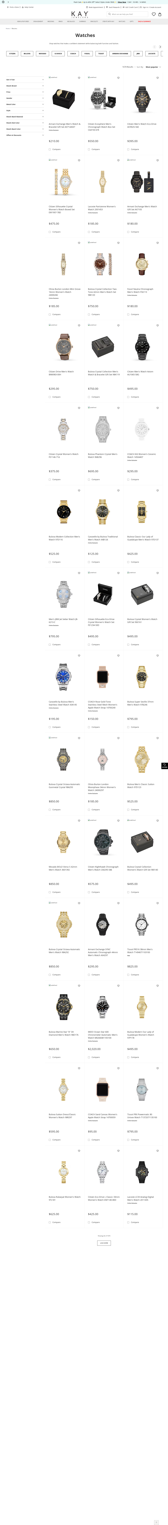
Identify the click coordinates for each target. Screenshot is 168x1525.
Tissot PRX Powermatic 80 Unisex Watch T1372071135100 (142, 1116)
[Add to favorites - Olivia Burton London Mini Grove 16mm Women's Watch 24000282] (79, 242)
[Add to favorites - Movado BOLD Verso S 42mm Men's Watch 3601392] (79, 820)
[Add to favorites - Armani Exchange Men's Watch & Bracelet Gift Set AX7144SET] (79, 77)
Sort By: (140, 67)
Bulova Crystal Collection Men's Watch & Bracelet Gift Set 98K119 (104, 373)
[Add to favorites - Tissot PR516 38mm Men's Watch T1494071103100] (157, 903)
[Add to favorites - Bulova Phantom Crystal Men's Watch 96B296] (118, 407)
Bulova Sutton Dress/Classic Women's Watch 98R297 (62, 1116)
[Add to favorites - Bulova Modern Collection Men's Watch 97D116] (79, 490)
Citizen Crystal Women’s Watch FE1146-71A (63, 455)
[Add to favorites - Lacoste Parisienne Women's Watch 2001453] (118, 160)
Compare (56, 149)
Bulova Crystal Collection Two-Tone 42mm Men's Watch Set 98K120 (102, 292)
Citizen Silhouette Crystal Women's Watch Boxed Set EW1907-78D (62, 209)
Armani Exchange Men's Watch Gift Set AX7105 (142, 208)
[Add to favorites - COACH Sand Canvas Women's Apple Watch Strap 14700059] (118, 1068)
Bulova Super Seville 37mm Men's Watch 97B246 (140, 703)
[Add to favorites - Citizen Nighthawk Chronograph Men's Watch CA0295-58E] (118, 820)
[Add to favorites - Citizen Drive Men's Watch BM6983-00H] (79, 325)
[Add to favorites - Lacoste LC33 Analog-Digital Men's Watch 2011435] (157, 1150)
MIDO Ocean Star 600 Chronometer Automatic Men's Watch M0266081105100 (102, 1034)
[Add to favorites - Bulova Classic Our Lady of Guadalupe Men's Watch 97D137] (157, 490)
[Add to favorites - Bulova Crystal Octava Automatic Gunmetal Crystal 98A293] (79, 738)
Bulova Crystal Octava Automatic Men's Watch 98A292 (64, 951)
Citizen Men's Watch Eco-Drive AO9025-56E (141, 125)
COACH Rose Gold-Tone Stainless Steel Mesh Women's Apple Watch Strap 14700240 (102, 704)
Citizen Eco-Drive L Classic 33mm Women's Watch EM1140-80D (104, 1198)
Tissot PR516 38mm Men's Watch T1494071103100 (140, 951)
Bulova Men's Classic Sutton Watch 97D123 (140, 786)
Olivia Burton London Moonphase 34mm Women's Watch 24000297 (102, 787)
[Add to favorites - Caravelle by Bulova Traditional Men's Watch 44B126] (118, 490)
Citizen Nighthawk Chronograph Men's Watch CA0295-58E (103, 868)
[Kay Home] (80, 14)
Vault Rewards (114, 7)
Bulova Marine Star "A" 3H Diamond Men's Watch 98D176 (63, 1033)
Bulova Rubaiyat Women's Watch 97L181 (65, 1198)
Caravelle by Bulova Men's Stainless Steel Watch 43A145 (63, 703)
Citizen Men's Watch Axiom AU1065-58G (140, 373)
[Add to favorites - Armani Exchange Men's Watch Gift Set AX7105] (157, 160)
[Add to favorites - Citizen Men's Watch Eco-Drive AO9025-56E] (157, 77)
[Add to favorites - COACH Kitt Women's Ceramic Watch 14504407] (157, 407)
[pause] (3, 2)
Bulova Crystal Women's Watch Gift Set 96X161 (142, 620)
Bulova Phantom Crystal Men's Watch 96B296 (102, 455)
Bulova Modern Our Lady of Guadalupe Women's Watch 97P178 (140, 1034)
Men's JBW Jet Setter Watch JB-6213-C (63, 620)
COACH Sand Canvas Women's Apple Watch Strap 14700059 (102, 1116)
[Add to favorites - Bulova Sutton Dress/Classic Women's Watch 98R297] (79, 1068)
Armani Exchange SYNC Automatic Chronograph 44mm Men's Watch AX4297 (103, 952)
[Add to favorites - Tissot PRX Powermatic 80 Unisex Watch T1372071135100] (157, 1068)
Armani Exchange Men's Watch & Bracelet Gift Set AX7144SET (64, 125)
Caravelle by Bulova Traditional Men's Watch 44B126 (103, 538)
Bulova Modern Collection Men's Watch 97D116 (64, 538)
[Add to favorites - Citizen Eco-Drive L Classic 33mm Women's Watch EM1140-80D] (118, 1150)
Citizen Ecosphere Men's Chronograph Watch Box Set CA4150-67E (101, 127)
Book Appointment (96, 7)
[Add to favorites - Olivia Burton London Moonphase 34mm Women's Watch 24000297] (118, 738)
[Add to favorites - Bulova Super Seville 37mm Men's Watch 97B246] (157, 655)
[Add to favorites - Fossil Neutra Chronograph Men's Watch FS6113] (157, 242)
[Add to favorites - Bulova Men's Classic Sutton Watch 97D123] (157, 738)
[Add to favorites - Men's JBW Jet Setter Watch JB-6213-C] (79, 573)
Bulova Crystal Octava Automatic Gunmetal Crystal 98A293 (64, 786)
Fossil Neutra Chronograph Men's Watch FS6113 (140, 290)
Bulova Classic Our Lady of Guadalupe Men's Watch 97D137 (143, 538)
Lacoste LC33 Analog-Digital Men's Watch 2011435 (140, 1198)
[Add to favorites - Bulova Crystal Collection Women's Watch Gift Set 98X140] (157, 820)
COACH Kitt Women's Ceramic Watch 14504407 (141, 455)
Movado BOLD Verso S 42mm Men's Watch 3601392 (63, 868)
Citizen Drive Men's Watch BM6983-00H (61, 373)
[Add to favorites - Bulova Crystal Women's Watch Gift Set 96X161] (157, 573)
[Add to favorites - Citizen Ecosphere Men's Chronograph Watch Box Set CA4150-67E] (118, 77)
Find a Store (14, 7)
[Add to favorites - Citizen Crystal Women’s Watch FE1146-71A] (79, 407)
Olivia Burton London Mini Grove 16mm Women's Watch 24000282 (64, 292)
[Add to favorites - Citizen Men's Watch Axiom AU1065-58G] (157, 325)
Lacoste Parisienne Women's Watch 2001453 (102, 208)
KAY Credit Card (131, 7)
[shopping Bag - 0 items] (159, 14)
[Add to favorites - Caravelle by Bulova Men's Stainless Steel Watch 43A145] (79, 655)
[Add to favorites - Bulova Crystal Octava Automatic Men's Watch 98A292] (79, 903)
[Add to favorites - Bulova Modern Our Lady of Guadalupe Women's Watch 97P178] (157, 985)
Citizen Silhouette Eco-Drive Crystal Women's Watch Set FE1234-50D (101, 622)
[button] (8, 2)
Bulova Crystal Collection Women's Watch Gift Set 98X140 (142, 868)
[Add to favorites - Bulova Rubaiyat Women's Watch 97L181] (79, 1150)
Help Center (29, 7)
